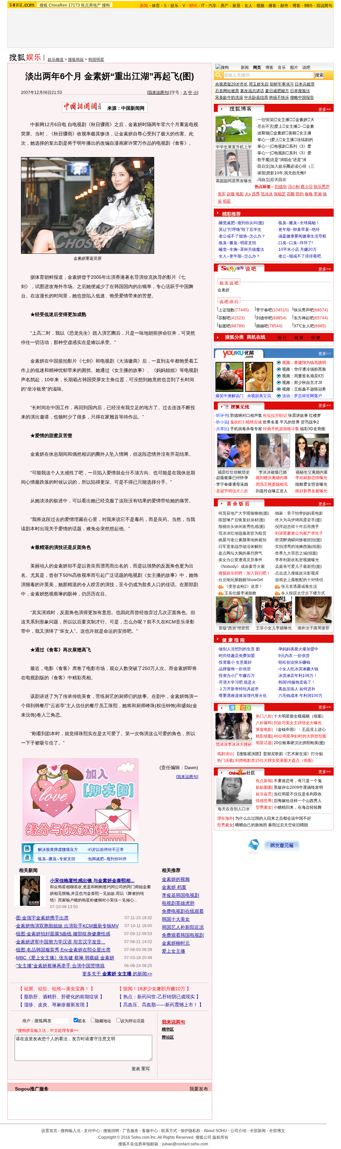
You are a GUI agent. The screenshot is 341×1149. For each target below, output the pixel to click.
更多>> (324, 109)
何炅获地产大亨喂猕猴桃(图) (243, 513)
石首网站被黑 (227, 90)
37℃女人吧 (304, 326)
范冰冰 (267, 194)
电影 (240, 194)
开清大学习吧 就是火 (237, 682)
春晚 (309, 194)
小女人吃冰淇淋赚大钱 (298, 669)
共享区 (222, 428)
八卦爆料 (264, 723)
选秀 (256, 194)
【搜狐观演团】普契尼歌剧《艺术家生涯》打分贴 (279, 753)
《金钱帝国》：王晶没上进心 (300, 729)
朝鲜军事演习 (282, 84)
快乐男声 (322, 186)
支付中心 (92, 1130)
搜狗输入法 (71, 1130)
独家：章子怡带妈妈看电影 (299, 513)
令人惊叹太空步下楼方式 (303, 593)
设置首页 (49, 1130)
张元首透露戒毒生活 (299, 586)
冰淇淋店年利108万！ (297, 675)
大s (248, 194)
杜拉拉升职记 (275, 415)
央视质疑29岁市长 (231, 84)
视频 (260, 5)
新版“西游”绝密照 (234, 628)
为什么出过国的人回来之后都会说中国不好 (273, 818)
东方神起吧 (304, 318)
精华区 (168, 1029)
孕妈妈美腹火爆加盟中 (298, 649)
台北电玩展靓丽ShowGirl (240, 579)
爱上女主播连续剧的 (292, 139)
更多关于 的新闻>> (117, 973)
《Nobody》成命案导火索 (241, 566)
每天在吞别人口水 (234, 809)
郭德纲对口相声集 (246, 415)
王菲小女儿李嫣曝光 (274, 628)
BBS (308, 5)
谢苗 (261, 173)
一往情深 (265, 119)
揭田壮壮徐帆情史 (234, 472)
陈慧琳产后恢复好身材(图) (241, 520)
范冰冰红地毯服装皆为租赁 (242, 533)
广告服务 (131, 1130)
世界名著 (271, 422)
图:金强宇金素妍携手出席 (42, 917)
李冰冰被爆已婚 (273, 472)
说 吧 (250, 268)
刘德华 (281, 186)
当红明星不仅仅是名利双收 (298, 794)
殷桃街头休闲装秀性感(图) (241, 526)
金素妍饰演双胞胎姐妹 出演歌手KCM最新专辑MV (67, 925)
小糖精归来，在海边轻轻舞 (298, 807)
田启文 (263, 166)
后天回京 (278, 179)
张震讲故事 (298, 415)
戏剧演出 (225, 753)
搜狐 (44, 5)
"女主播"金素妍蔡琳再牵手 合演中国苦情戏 (60, 965)
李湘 (318, 194)
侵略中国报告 (302, 97)
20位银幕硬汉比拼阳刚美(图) (299, 742)
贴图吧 (224, 326)
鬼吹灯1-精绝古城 (246, 422)
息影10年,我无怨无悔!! (286, 173)
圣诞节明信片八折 (232, 491)
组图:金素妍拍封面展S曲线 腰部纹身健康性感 (63, 933)
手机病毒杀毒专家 (246, 428)
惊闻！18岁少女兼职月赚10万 (154, 988)
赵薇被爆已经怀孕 (232, 477)
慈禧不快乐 (279, 97)
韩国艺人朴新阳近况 (183, 927)
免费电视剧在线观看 (183, 911)
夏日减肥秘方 (277, 90)
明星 (227, 201)
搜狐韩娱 (76, 59)
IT (202, 5)
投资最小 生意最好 (235, 662)
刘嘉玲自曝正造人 (272, 491)
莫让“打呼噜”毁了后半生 (240, 229)
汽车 (212, 5)
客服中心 (150, 1130)
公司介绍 (238, 1130)
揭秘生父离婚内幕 (312, 472)
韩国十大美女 (176, 919)
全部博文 (277, 1130)
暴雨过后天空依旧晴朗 (288, 825)
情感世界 (264, 800)
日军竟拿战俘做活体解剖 (240, 546)
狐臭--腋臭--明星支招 (237, 243)
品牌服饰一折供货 (235, 669)
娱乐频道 (56, 59)
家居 (236, 5)
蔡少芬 (307, 186)
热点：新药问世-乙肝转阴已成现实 (159, 996)
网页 (257, 67)
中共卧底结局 (256, 97)
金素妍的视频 (176, 879)
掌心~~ (263, 139)
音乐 (282, 67)
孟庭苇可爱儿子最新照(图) (298, 566)
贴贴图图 (264, 787)
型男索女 (264, 807)
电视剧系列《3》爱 (291, 146)
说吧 (306, 67)
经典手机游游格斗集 (281, 428)
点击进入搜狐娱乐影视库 (297, 573)
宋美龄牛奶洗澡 (229, 97)
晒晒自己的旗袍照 (251, 825)
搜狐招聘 (111, 1130)
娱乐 (174, 5)
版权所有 (220, 1137)
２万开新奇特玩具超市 (239, 689)
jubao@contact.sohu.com (185, 1144)
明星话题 (264, 742)
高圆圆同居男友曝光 (234, 181)
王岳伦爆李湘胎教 (240, 593)
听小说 (222, 422)
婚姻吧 (262, 326)
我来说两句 (158, 92)
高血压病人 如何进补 (296, 689)
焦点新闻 (264, 780)
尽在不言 (265, 126)
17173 (74, 5)
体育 (156, 5)
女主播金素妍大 (294, 119)
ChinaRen (58, 5)
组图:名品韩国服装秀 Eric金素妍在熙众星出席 (63, 949)
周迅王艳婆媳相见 (272, 484)
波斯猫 (263, 133)
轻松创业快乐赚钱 (294, 662)
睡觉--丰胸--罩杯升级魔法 (241, 249)
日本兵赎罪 (305, 84)
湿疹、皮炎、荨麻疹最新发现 (54, 1004)
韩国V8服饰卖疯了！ (296, 682)
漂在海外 (225, 818)
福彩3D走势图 (312, 428)
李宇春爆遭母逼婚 (232, 484)
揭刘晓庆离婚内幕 (272, 477)
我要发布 (198, 1088)
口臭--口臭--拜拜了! (295, 243)
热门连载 (225, 760)
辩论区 (168, 1037)
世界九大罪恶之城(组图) (296, 553)
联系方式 (169, 1130)
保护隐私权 (190, 1130)
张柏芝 (280, 194)
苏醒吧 (224, 318)
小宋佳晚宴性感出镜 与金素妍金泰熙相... (92, 880)
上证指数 (226, 310)
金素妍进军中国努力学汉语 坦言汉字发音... (60, 941)
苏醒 (291, 194)
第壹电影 (264, 729)
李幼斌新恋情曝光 (311, 477)
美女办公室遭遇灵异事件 (240, 560)
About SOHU (215, 1130)
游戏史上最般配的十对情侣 (299, 579)
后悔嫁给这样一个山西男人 (298, 800)
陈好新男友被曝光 (311, 491)
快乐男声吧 (304, 310)
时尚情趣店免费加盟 (237, 655)
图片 (294, 67)
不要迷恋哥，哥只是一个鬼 (298, 780)
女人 (248, 5)
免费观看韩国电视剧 (183, 935)
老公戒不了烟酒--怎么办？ (242, 236)
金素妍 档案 (174, 887)
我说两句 (324, 5)
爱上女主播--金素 (294, 126)
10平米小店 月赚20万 (297, 249)
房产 (224, 5)
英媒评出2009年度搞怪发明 (298, 787)
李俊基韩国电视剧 (180, 895)
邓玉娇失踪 (259, 84)
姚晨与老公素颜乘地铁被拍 (242, 540)
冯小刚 (294, 186)
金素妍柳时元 (176, 943)
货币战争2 (310, 422)
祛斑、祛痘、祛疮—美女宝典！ (56, 988)
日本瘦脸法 (300, 90)
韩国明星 (96, 59)
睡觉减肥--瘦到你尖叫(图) (241, 223)
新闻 (245, 67)
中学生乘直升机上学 (234, 147)
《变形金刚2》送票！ (243, 586)
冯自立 (263, 179)
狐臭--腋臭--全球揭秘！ (299, 223)
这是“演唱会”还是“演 (288, 159)
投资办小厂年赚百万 (237, 675)
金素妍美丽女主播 (290, 133)
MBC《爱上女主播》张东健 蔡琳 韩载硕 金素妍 (65, 957)
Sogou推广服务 (32, 1088)
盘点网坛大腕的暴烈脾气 (240, 553)
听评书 (222, 415)
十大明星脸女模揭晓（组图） (300, 716)
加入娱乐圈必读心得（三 (292, 166)
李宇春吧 (264, 310)
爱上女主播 (173, 951)
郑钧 (300, 194)
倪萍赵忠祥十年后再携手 (297, 526)
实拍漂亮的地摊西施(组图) (298, 546)
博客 (296, 5)
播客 (272, 5)
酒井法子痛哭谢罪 (313, 628)
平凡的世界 (290, 422)
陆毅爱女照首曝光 (311, 484)
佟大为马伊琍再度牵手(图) (298, 520)
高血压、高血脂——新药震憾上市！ (160, 1004)
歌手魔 (263, 159)
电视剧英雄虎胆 (178, 903)
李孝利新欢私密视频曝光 (297, 560)
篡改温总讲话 (252, 90)
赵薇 (231, 194)
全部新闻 (258, 1130)
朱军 (222, 194)
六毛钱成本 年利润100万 (300, 695)
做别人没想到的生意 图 (239, 649)
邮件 (284, 5)
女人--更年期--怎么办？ (239, 256)
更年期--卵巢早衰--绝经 (299, 229)
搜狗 (106, 5)
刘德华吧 (264, 318)
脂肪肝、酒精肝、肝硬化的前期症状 (61, 996)
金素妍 (223, 290)
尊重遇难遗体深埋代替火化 (243, 695)
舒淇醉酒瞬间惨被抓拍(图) (298, 540)
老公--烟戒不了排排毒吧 (299, 256)
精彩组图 (264, 736)
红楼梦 (315, 415)
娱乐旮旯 (264, 794)
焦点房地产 (91, 5)
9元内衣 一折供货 (294, 655)
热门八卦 (264, 716)
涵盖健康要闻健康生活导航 (302, 236)
